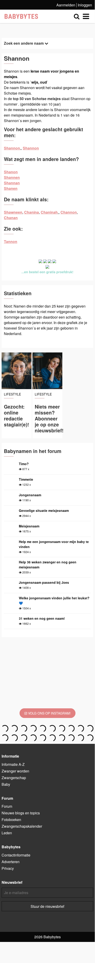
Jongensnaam (30, 495)
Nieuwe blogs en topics (21, 813)
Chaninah (49, 212)
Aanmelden (65, 5)
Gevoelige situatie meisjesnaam (44, 510)
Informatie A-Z (13, 764)
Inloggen (85, 5)
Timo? (24, 463)
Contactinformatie (16, 855)
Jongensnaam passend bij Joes (44, 582)
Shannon (12, 148)
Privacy (8, 868)
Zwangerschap (14, 777)
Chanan (11, 217)
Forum (7, 806)
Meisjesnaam (29, 526)
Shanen (10, 188)
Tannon (10, 241)
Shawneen (13, 212)
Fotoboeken (11, 819)
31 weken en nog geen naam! (42, 618)
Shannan (12, 183)
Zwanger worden (15, 771)
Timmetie (26, 479)
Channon (68, 212)
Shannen (12, 177)
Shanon (11, 172)
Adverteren (11, 861)
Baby (6, 784)
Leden (7, 832)
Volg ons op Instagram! (49, 713)
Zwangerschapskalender (22, 826)
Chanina (31, 212)
